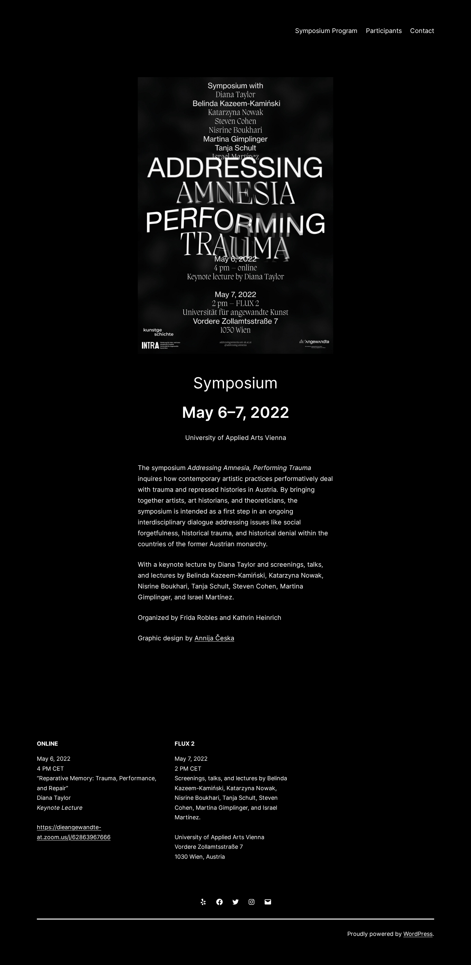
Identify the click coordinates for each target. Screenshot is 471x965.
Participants (384, 31)
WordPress (418, 933)
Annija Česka (214, 638)
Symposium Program (326, 31)
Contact (422, 31)
